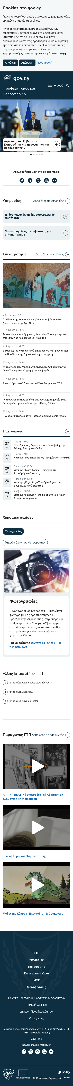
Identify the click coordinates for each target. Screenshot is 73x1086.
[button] (31, 154)
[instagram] (38, 180)
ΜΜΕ (36, 980)
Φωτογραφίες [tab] (13, 531)
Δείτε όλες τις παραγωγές (48, 735)
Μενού (58, 85)
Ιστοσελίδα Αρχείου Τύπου (24, 701)
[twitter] (30, 180)
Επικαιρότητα (36, 966)
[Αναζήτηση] (67, 85)
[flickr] (54, 180)
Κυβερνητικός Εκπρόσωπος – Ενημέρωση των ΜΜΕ (42, 457)
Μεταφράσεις (36, 987)
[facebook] (22, 180)
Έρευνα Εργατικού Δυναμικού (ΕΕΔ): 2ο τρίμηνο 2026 (32, 383)
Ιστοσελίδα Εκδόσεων (21, 691)
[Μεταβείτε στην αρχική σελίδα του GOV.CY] (16, 78)
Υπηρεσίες (36, 960)
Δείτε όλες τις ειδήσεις (49, 254)
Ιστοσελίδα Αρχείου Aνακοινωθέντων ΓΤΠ (32, 682)
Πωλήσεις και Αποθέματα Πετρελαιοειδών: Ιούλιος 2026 (34, 416)
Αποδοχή (10, 62)
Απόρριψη (27, 62)
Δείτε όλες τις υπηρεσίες (48, 201)
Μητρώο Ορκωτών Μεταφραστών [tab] (25, 542)
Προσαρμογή (44, 62)
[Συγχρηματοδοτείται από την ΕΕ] (23, 1074)
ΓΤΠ (36, 953)
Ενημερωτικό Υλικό (36, 973)
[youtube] (46, 180)
